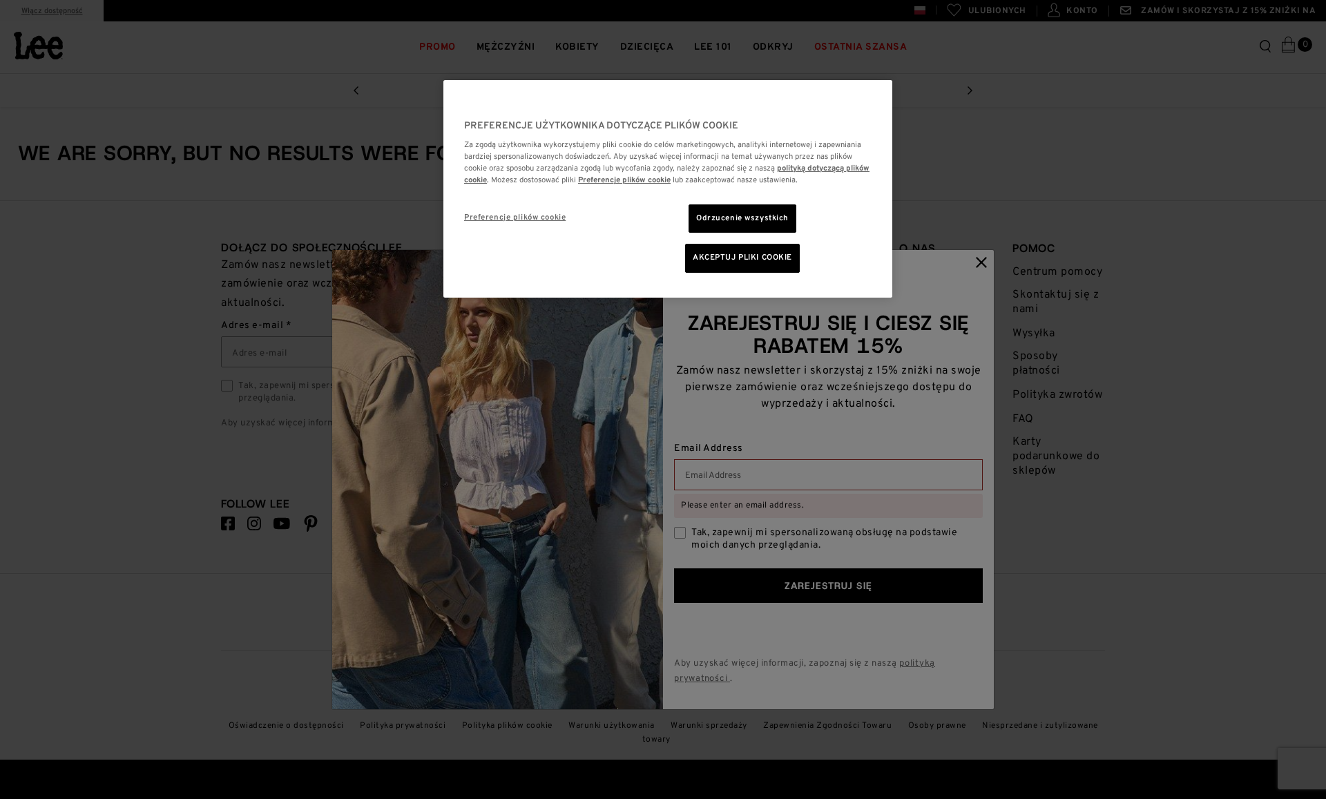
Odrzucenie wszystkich (742, 218)
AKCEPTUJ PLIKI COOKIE (742, 257)
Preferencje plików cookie (515, 217)
